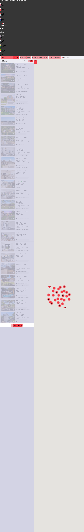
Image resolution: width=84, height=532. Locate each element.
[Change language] (1, 4)
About (1, 28)
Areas (1, 32)
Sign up (1, 21)
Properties (2, 29)
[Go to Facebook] (0, 1)
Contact (2, 35)
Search (1, 27)
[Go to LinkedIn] (0, 3)
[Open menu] (0, 55)
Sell (1, 31)
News (1, 33)
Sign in (4, 21)
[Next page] (31, 61)
